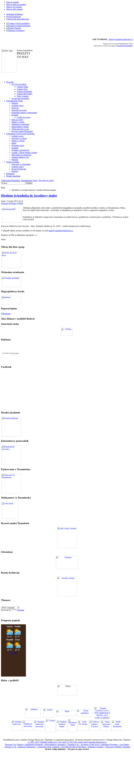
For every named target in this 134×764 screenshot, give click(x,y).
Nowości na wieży (46, 180)
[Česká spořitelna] (85, 713)
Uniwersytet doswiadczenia (17, 19)
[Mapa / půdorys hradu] (11, 300)
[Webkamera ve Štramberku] (10, 510)
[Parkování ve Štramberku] (11, 483)
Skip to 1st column (14, 7)
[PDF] (20, 203)
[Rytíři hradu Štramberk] (67, 547)
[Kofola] (48, 713)
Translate (20, 610)
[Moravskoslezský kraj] (66, 713)
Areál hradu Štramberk (10, 180)
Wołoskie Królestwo (14, 14)
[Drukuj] (12, 203)
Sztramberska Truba (29, 180)
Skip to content (12, 2)
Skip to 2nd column (14, 9)
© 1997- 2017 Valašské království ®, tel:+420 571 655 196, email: (55, 742)
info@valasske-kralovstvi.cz (95, 742)
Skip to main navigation (16, 4)
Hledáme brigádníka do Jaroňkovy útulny (29, 195)
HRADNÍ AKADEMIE (125, 46)
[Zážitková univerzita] (67, 568)
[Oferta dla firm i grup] (11, 259)
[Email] (4, 203)
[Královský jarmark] (67, 595)
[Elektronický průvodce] (11, 426)
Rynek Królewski (13, 17)
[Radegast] (33, 713)
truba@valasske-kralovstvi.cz (121, 39)
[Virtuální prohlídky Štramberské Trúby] (11, 282)
